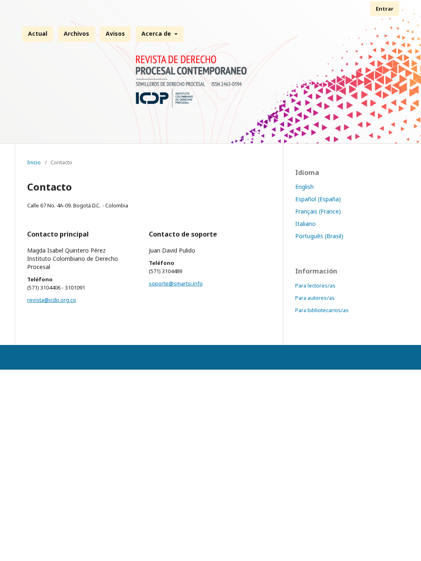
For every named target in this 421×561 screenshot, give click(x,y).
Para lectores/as (315, 285)
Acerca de (157, 33)
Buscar (388, 33)
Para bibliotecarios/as (322, 310)
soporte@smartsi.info (176, 283)
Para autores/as (315, 297)
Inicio (34, 162)
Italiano (305, 224)
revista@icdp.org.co (51, 299)
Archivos (76, 33)
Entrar (384, 8)
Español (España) (318, 199)
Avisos (115, 33)
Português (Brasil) (319, 236)
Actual (37, 33)
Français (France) (318, 211)
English (304, 187)
